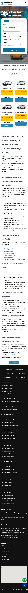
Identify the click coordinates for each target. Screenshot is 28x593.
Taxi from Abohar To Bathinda (8, 456)
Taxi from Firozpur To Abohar (8, 432)
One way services (5, 551)
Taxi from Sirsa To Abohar (7, 479)
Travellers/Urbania (19, 369)
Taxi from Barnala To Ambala (8, 419)
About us (15, 377)
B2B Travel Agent (7, 377)
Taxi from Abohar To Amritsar (8, 451)
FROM (4, 24)
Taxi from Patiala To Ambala (8, 466)
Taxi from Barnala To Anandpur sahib (10, 425)
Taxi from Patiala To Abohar (8, 464)
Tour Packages (6, 373)
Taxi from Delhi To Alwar (7, 394)
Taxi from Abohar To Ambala (8, 448)
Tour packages (5, 554)
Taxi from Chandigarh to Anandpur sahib (10, 401)
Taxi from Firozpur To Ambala (8, 435)
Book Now (6, 100)
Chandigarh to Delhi (9, 249)
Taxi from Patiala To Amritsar (8, 469)
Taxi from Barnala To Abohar (8, 417)
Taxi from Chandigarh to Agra (8, 406)
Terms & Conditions (17, 589)
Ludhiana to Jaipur (9, 253)
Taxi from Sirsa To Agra (7, 482)
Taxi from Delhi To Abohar (7, 385)
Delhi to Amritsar (8, 251)
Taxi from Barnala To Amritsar (8, 422)
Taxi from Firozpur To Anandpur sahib (10, 441)
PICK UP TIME (17, 36)
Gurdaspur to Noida (9, 255)
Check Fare (14, 50)
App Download (22, 373)
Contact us (22, 377)
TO (3, 30)
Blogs (3, 562)
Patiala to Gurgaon (9, 257)
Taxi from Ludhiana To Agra (7, 495)
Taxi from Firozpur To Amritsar (8, 438)
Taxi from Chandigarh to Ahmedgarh (9, 409)
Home (3, 545)
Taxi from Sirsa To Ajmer (7, 485)
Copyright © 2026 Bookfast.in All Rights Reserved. (14, 586)
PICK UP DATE (6, 36)
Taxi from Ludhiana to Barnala (8, 503)
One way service (8, 369)
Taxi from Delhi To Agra (7, 388)
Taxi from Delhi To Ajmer (7, 391)
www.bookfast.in (13, 355)
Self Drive (14, 373)
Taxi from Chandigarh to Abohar (8, 404)
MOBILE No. (6, 42)
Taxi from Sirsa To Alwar (7, 488)
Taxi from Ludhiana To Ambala (8, 498)
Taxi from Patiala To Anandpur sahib (9, 472)
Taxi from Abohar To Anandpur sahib (9, 453)
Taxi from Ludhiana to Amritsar (8, 500)
